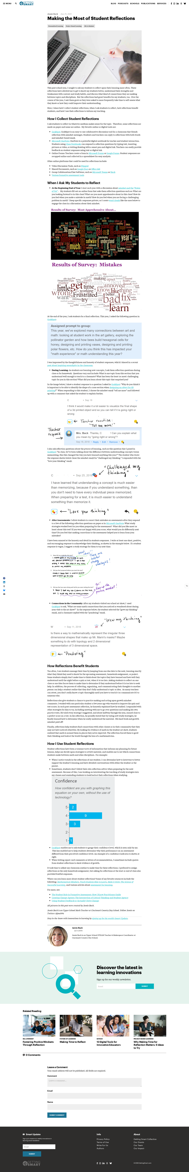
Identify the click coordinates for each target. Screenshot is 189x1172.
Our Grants (139, 1142)
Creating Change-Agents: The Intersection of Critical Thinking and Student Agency (90, 897)
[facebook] (171, 4)
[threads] (181, 3)
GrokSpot (51, 319)
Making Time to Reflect (73, 1041)
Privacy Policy (103, 1139)
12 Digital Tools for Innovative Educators (109, 1043)
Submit (145, 986)
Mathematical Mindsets (68, 881)
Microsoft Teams (100, 172)
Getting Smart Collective (145, 1139)
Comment (52, 1076)
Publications (148, 3)
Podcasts (123, 3)
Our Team (138, 1145)
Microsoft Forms (96, 153)
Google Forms (113, 153)
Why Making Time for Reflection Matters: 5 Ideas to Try (149, 1044)
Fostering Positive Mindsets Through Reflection (38, 1043)
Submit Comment (57, 1115)
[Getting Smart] (26, 3)
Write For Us (102, 1145)
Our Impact (139, 1148)
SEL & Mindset (89, 26)
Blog (113, 3)
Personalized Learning (55, 26)
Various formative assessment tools (68, 175)
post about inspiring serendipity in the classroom (70, 365)
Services (161, 3)
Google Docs (82, 168)
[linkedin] (178, 3)
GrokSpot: (56, 131)
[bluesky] (185, 3)
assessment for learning (101, 884)
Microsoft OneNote (115, 523)
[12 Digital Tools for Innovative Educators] (113, 1026)
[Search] (16, 3)
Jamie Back (52, 13)
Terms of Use (103, 1142)
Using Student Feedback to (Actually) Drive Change (75, 900)
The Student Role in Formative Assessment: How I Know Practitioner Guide (86, 894)
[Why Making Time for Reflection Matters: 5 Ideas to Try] (150, 1026)
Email (50, 1091)
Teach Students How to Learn (93, 881)
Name (50, 1102)
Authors (100, 1148)
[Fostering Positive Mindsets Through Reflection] (39, 1026)
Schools (134, 3)
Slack (112, 172)
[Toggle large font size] (187, 586)
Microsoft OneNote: (61, 140)
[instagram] (174, 3)
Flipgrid (84, 165)
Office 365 (95, 168)
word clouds (114, 200)
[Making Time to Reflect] (76, 1026)
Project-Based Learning (73, 26)
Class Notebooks (73, 143)
